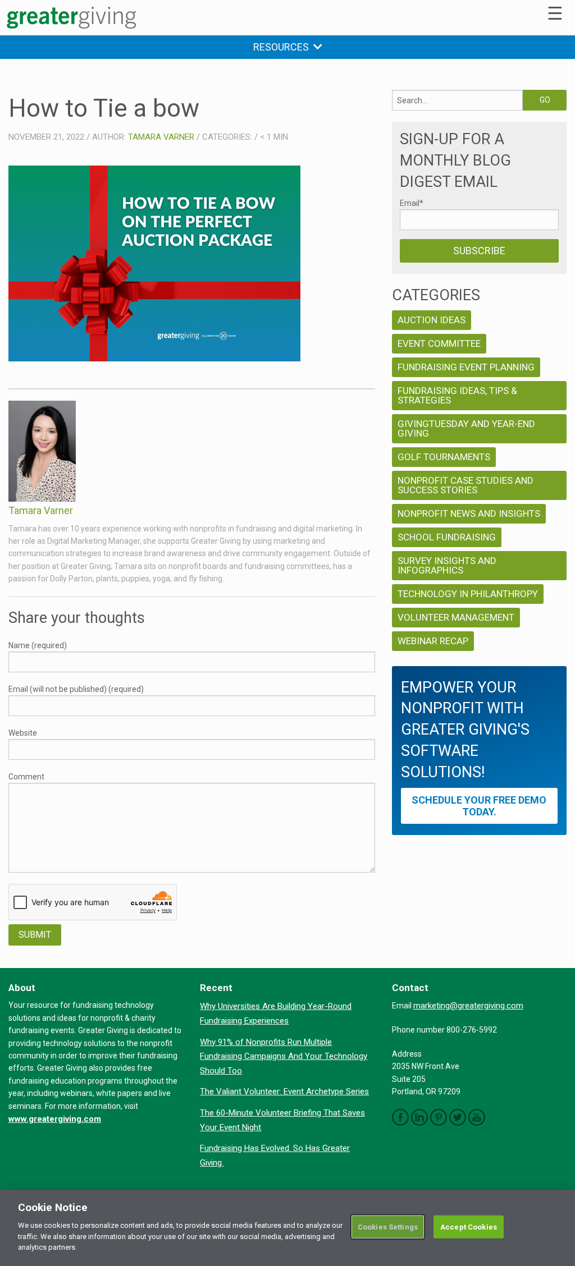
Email (411, 203)
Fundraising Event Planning (466, 367)
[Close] (557, 1226)
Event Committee (439, 343)
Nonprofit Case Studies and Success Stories (465, 485)
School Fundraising (447, 537)
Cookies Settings (388, 1226)
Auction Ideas (432, 319)
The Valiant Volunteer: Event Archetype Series (284, 1091)
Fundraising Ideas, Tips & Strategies (457, 395)
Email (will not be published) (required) (76, 689)
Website (22, 732)
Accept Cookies (468, 1226)
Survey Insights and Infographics (447, 565)
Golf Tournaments (444, 456)
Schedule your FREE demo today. (479, 806)
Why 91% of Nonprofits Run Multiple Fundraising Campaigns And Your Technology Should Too (283, 1056)
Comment (26, 776)
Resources (283, 47)
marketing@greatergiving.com (468, 1006)
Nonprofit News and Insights (469, 513)
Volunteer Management (456, 617)
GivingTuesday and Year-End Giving (466, 428)
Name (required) (37, 645)
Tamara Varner (161, 137)
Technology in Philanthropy (468, 593)
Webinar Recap (433, 640)
